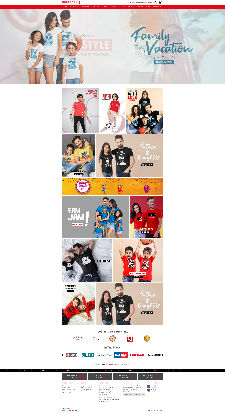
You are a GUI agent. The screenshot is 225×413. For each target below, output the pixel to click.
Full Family (103, 394)
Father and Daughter (106, 387)
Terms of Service (87, 389)
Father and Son (104, 389)
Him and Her (103, 396)
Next (162, 355)
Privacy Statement (87, 391)
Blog (82, 386)
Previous (62, 355)
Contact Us (66, 387)
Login (150, 2)
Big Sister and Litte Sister (108, 397)
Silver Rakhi (74, 7)
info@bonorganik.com (139, 2)
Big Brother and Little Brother (109, 399)
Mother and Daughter (106, 391)
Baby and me (103, 401)
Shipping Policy (67, 393)
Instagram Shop (104, 386)
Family (122, 7)
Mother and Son (104, 392)
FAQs (64, 386)
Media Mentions (86, 387)
